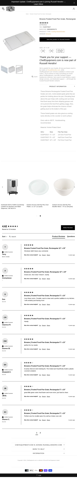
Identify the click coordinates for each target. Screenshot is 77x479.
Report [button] (44, 255)
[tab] (58, 236)
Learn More (38, 4)
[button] (58, 24)
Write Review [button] (68, 228)
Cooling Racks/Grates (58, 31)
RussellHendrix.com (54, 70)
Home (27, 13)
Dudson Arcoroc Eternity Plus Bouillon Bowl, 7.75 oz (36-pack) (62, 205)
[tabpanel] (13, 192)
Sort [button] (4, 236)
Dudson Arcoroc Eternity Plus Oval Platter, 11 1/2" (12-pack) (37, 205)
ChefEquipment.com (10, 9)
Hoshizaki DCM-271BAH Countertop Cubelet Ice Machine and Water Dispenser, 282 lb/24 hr (12, 206)
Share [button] (48, 255)
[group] (12, 226)
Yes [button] (40, 255)
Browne (48, 34)
